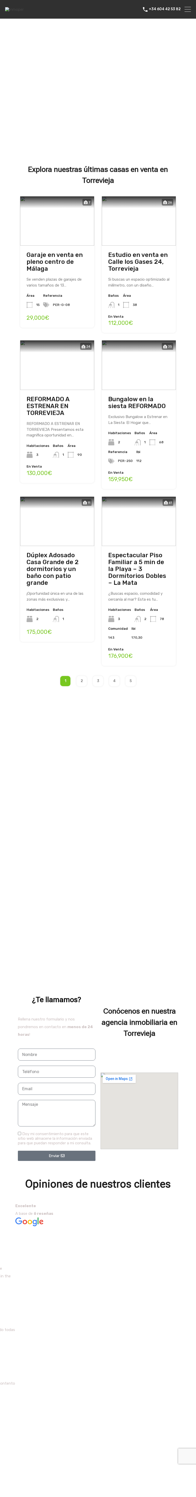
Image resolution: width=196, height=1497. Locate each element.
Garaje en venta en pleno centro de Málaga (55, 261)
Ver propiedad (57, 235)
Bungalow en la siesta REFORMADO (137, 403)
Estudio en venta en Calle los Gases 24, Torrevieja (138, 261)
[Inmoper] (14, 9)
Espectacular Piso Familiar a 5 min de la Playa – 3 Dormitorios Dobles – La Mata (137, 569)
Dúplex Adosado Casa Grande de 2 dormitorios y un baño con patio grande (53, 569)
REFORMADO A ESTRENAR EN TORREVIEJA (48, 406)
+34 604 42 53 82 (165, 9)
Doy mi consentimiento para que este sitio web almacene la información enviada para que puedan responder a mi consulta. (55, 1138)
